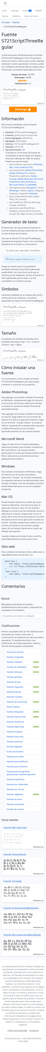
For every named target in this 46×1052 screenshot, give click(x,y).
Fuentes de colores (15, 809)
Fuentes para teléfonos (17, 761)
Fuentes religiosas (15, 794)
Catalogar (15, 10)
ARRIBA (39, 10)
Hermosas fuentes (15, 652)
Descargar (21, 109)
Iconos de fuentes (15, 751)
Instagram (31, 187)
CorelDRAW (30, 184)
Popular (5, 16)
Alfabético (16, 16)
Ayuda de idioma (31, 16)
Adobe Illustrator (25, 179)
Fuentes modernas (15, 721)
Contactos (34, 1030)
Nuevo (27, 10)
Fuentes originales (15, 657)
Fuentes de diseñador (17, 667)
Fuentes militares (14, 662)
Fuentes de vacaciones (17, 701)
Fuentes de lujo (14, 682)
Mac (11, 167)
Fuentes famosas (14, 672)
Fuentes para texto (15, 756)
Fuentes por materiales (17, 784)
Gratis (4, 10)
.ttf (23, 149)
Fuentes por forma (15, 789)
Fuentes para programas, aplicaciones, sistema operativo (21, 773)
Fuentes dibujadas (15, 711)
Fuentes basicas (14, 692)
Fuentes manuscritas (16, 716)
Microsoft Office (16, 184)
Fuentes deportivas (15, 726)
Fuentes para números (17, 766)
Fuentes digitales (14, 746)
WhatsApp (14, 190)
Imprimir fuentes (14, 697)
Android (24, 167)
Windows (38, 164)
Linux (16, 167)
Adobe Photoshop (34, 170)
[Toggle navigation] (5, 3)
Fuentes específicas (16, 779)
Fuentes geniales (14, 677)
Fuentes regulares (15, 687)
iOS (30, 167)
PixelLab (33, 193)
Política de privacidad (17, 1030)
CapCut (30, 190)
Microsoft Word (28, 181)
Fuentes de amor (14, 799)
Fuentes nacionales (15, 804)
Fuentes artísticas (15, 741)
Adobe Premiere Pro (18, 173)
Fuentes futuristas (15, 736)
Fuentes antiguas (14, 731)
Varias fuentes (13, 706)
